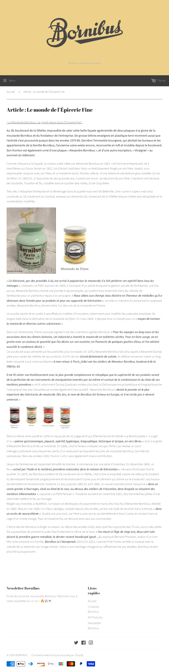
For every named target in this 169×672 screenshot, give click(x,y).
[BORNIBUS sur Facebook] (83, 643)
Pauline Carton (59, 456)
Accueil (11, 92)
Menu (12, 81)
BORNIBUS (21, 655)
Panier (161, 81)
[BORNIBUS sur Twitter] (76, 643)
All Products (95, 617)
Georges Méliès (107, 446)
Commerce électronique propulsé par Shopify (57, 655)
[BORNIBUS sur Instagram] (91, 643)
